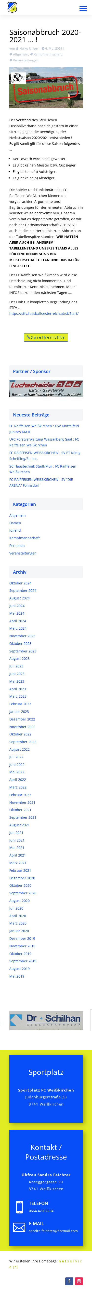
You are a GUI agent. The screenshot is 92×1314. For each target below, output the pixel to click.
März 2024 (17, 628)
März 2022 (17, 787)
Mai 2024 (16, 613)
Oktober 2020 (20, 885)
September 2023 (22, 651)
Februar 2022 (20, 794)
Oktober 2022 (20, 734)
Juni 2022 (17, 764)
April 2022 (17, 779)
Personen (17, 545)
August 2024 (19, 598)
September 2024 (22, 590)
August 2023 (19, 658)
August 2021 (19, 825)
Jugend (15, 530)
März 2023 (17, 696)
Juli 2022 (16, 757)
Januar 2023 (19, 711)
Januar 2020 (19, 930)
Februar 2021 (20, 870)
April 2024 (17, 621)
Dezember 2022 (22, 719)
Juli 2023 (16, 666)
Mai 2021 (16, 847)
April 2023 (17, 689)
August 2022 (19, 749)
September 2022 (22, 741)
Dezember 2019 (22, 938)
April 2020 (17, 915)
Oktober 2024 (20, 583)
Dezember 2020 (22, 878)
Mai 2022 (16, 772)
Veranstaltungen (25, 60)
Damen (15, 523)
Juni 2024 (17, 605)
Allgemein (20, 54)
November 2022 (22, 726)
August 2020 (19, 900)
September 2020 (22, 893)
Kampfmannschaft (48, 54)
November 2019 (22, 946)
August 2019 (19, 968)
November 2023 (22, 636)
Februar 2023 (20, 704)
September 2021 (22, 817)
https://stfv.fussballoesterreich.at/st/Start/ (44, 313)
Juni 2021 (17, 840)
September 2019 (22, 961)
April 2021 (17, 855)
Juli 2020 (16, 908)
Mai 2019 (16, 976)
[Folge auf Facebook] (69, 1281)
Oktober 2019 (20, 953)
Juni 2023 (17, 673)
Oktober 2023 (20, 643)
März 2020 (17, 923)
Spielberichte (48, 337)
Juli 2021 (16, 832)
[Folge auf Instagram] (79, 1281)
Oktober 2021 (20, 809)
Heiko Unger (28, 48)
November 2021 (22, 802)
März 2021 (17, 862)
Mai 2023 (16, 681)
